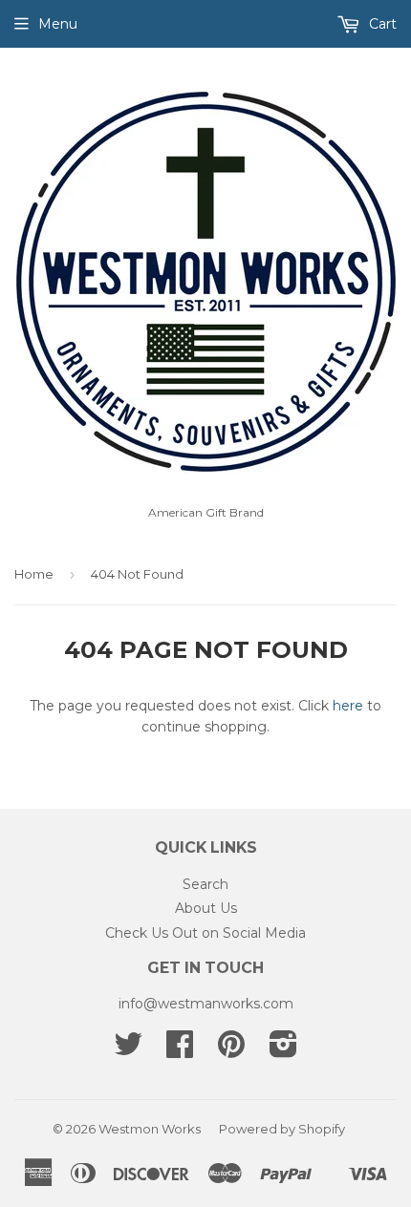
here (348, 705)
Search (205, 884)
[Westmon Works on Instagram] (283, 1050)
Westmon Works (149, 1128)
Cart (381, 23)
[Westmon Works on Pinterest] (231, 1050)
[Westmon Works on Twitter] (128, 1050)
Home (34, 574)
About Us (206, 908)
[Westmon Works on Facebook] (179, 1050)
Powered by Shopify (282, 1128)
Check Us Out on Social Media (205, 933)
